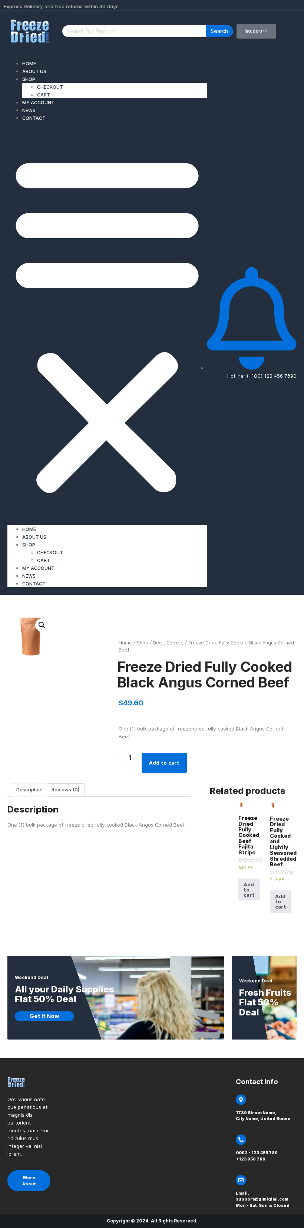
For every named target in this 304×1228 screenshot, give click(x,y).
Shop (28, 79)
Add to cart (164, 762)
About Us (34, 71)
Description (29, 789)
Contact (34, 118)
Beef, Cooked (168, 643)
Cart (43, 95)
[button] (107, 323)
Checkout (50, 87)
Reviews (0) (65, 789)
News (29, 110)
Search (219, 31)
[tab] (29, 789)
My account (38, 102)
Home (29, 63)
